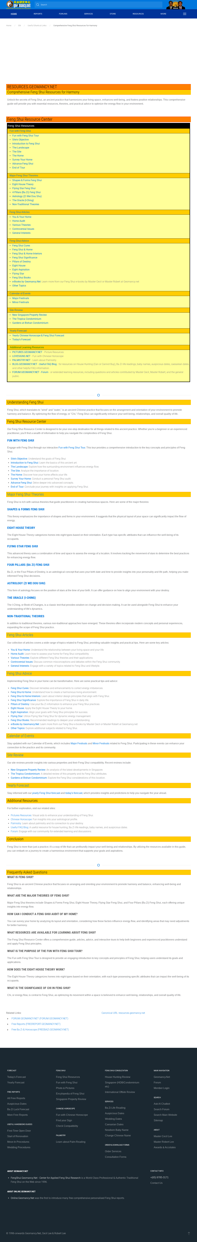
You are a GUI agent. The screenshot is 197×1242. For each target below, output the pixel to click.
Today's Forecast (21, 339)
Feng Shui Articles (20, 212)
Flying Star (18, 273)
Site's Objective (20, 139)
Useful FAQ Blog (19, 827)
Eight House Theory (23, 184)
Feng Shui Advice (19, 240)
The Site (16, 151)
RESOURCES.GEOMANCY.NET (32, 86)
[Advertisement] (98, 50)
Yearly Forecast (18, 330)
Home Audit (18, 220)
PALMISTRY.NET (21, 360)
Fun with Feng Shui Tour (25, 135)
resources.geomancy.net (132, 1012)
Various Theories (21, 224)
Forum (14, 831)
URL (115, 1012)
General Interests (21, 232)
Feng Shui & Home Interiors (27, 253)
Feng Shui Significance (24, 257)
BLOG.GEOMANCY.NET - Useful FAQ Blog (34, 364)
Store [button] (113, 13)
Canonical (107, 1012)
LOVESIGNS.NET (21, 356)
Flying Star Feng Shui (24, 188)
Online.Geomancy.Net (22, 1198)
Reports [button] (38, 13)
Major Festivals (20, 298)
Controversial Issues (23, 228)
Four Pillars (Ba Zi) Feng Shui (28, 565)
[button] (185, 13)
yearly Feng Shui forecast (46, 793)
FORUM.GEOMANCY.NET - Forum (30, 372)
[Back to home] (18, 4)
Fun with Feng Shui (20, 131)
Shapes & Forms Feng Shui (27, 180)
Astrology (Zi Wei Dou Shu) (27, 196)
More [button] (163, 13)
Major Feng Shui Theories (24, 175)
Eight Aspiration (21, 269)
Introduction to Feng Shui (26, 143)
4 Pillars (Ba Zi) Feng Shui (26, 192)
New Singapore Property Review (29, 314)
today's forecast (73, 793)
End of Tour (18, 167)
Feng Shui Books (21, 277)
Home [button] (14, 13)
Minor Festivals (20, 302)
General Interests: (20, 665)
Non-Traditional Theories (25, 204)
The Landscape (20, 147)
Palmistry (16, 823)
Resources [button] (138, 13)
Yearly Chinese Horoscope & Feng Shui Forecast (38, 335)
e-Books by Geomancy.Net (26, 281)
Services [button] (88, 13)
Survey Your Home (22, 159)
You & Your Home (21, 216)
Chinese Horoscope (21, 819)
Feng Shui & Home (22, 249)
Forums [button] (63, 13)
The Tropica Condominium (26, 318)
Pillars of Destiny (21, 261)
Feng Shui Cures (21, 245)
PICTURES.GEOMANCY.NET (27, 352)
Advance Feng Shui (22, 163)
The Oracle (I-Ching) (23, 200)
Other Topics (19, 285)
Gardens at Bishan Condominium (30, 322)
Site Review (16, 310)
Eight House (18, 265)
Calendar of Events (20, 293)
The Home (18, 155)
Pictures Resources (21, 815)
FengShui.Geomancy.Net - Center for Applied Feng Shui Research (46, 1177)
